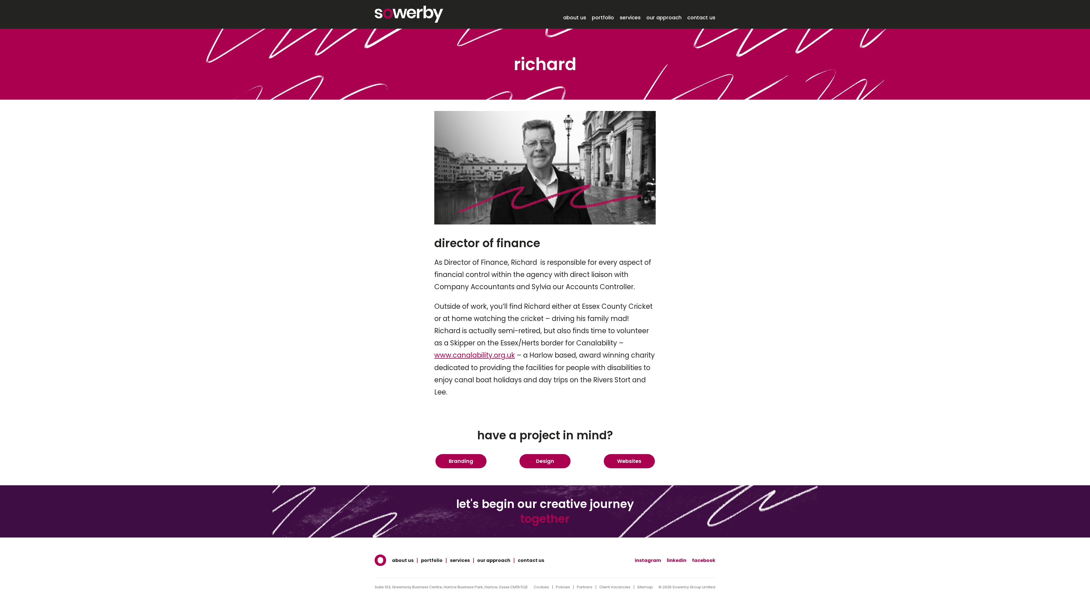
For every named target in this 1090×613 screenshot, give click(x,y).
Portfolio (603, 17)
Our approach (664, 17)
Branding (461, 461)
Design (545, 461)
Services (630, 17)
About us (574, 17)
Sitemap (645, 587)
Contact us (701, 17)
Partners (584, 587)
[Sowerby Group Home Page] (380, 560)
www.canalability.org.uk (474, 355)
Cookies (541, 587)
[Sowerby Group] (409, 14)
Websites (629, 461)
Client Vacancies (614, 587)
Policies (563, 587)
